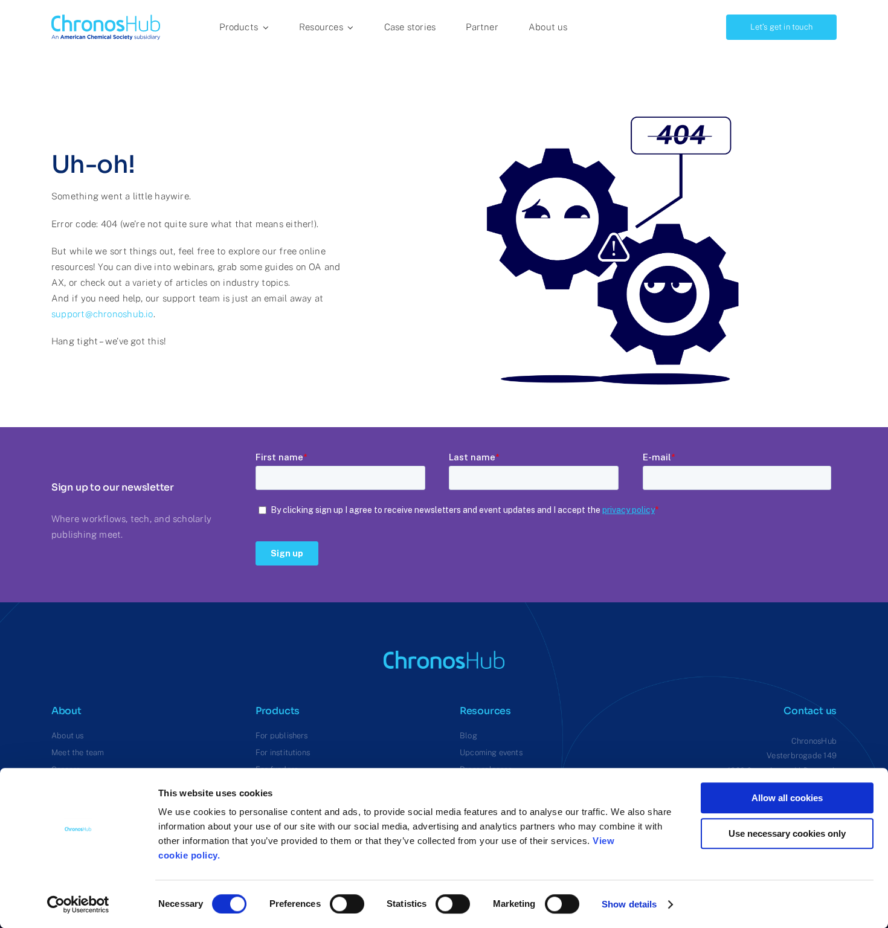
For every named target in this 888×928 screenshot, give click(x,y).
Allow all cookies (787, 798)
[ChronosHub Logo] (105, 19)
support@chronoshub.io (102, 314)
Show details (629, 904)
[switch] (347, 904)
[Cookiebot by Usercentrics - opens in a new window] (78, 904)
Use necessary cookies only (787, 833)
